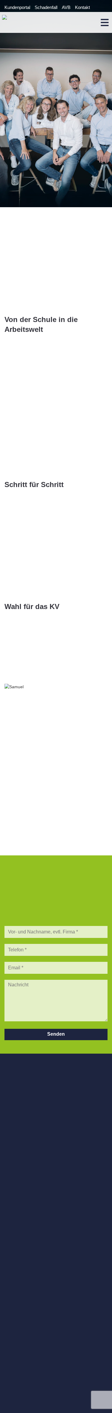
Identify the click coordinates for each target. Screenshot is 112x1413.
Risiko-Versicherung (24, 1258)
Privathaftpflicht (19, 1220)
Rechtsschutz (18, 1242)
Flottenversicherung (23, 1190)
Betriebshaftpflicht (21, 1157)
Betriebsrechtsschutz (25, 1163)
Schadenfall (46, 7)
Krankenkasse (18, 1247)
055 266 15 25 (26, 1111)
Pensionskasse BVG (24, 1141)
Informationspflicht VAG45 (29, 1371)
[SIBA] (56, 1320)
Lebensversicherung (24, 1252)
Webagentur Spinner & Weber (32, 1401)
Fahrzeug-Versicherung (27, 1231)
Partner (11, 1288)
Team (9, 1283)
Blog (8, 1294)
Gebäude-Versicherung (27, 1226)
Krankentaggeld (19, 1147)
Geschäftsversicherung (27, 1179)
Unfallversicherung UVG (28, 1152)
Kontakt (82, 7)
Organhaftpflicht (19, 1174)
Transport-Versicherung (27, 1184)
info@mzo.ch (17, 1116)
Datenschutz (16, 1365)
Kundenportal (17, 7)
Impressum (15, 1360)
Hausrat (12, 1215)
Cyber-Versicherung (24, 1168)
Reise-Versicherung (23, 1236)
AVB (66, 7)
